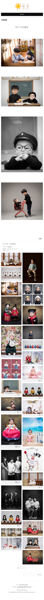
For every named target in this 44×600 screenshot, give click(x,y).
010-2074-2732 (23, 585)
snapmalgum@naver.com (24, 587)
